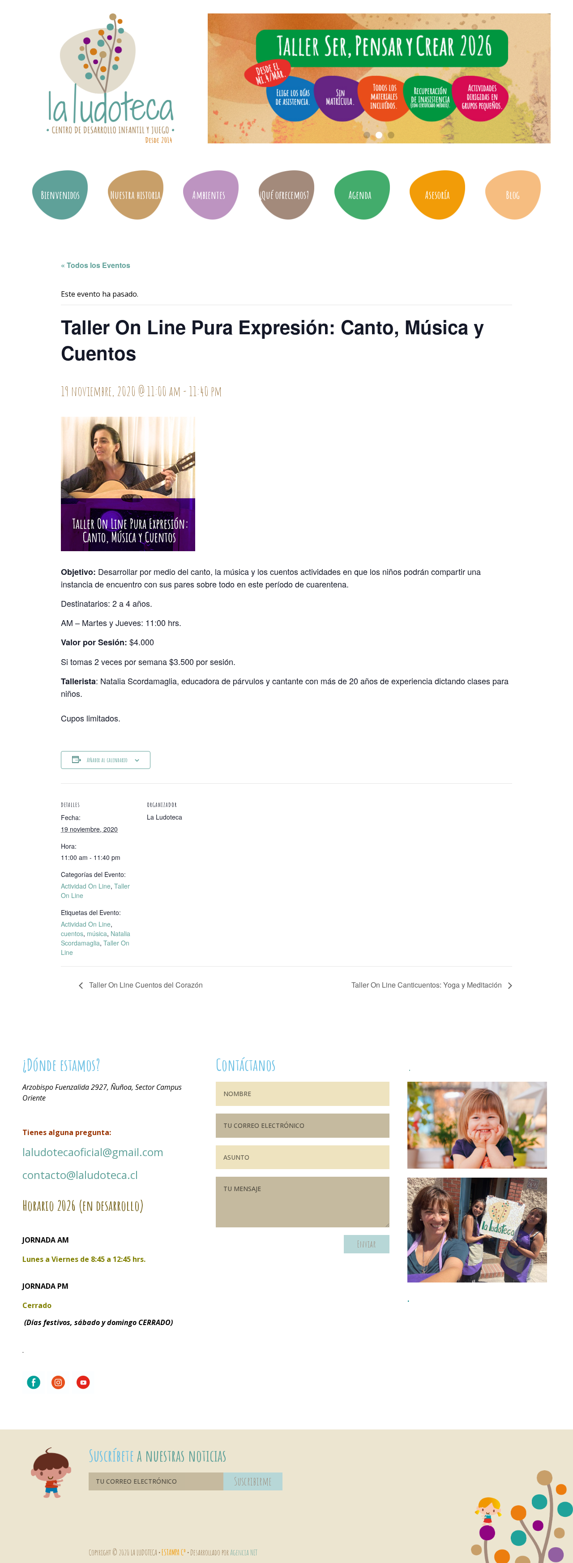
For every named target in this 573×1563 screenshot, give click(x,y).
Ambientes (208, 195)
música (97, 933)
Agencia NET (243, 1552)
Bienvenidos (60, 195)
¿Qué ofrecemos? (284, 195)
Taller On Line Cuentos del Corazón (145, 985)
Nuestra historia (135, 195)
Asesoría (437, 195)
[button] (366, 135)
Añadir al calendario (107, 760)
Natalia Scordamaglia (95, 938)
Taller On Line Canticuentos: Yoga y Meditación (427, 985)
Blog (513, 195)
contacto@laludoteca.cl (80, 1174)
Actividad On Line (86, 885)
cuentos (72, 933)
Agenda (360, 195)
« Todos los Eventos (95, 265)
